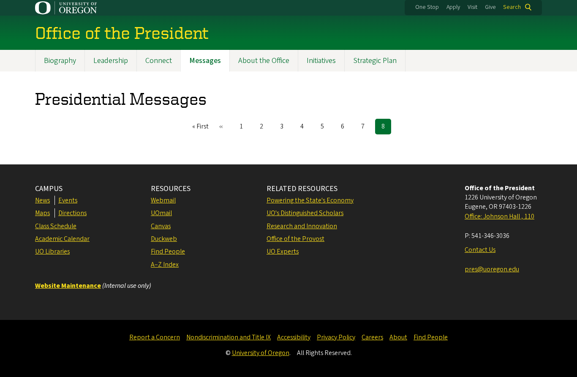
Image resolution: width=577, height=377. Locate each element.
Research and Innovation (302, 226)
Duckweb (164, 238)
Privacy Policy (336, 337)
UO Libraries (52, 251)
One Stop (427, 7)
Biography (60, 60)
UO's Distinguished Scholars (305, 213)
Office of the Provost (295, 238)
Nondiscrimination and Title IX (228, 337)
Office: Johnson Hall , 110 (499, 216)
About (398, 337)
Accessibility (293, 337)
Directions (72, 213)
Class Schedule (55, 226)
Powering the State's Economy (310, 200)
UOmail (161, 213)
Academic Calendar (62, 238)
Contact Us (480, 249)
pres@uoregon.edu (492, 269)
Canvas (161, 226)
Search (512, 7)
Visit (472, 7)
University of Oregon (260, 353)
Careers (372, 337)
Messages (205, 60)
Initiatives (321, 60)
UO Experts (283, 251)
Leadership (110, 60)
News (42, 200)
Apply (453, 7)
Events (67, 200)
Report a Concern (154, 337)
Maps (42, 213)
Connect (158, 60)
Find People (168, 251)
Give (490, 7)
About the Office (263, 60)
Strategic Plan (375, 60)
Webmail (163, 200)
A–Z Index (165, 264)
